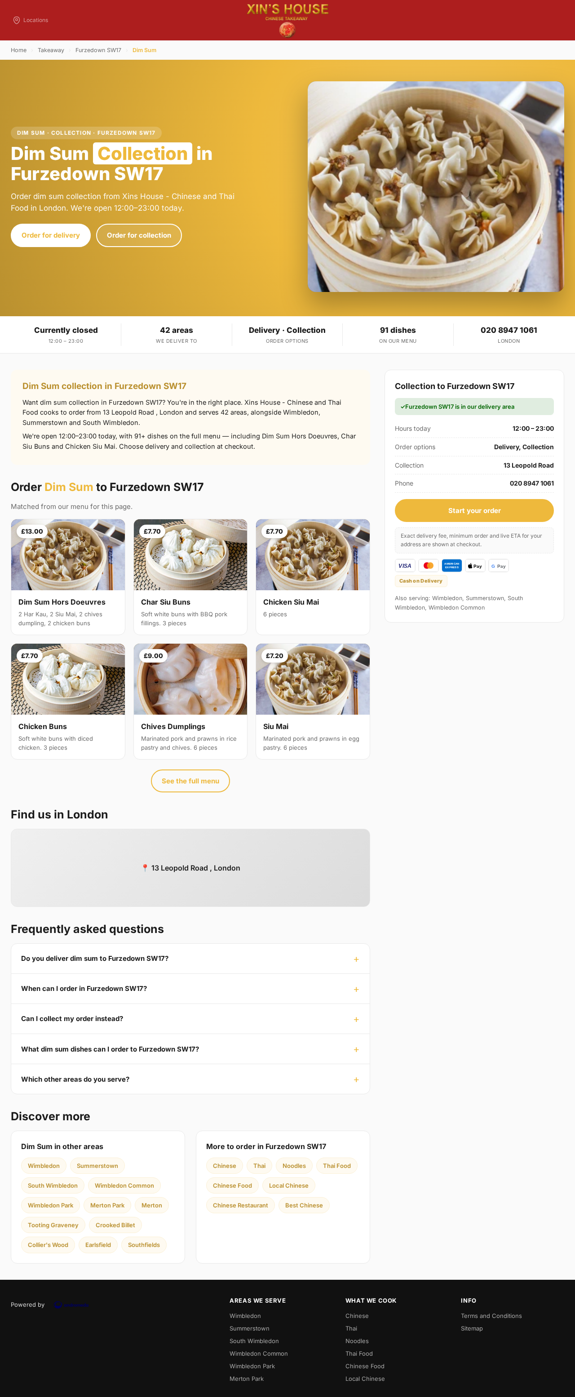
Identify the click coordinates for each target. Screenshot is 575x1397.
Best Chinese (304, 1205)
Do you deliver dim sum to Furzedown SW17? (94, 958)
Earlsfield (98, 1244)
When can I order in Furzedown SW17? (84, 988)
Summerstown (97, 1165)
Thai (259, 1165)
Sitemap (472, 1328)
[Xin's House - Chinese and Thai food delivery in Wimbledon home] (287, 20)
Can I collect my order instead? (72, 1018)
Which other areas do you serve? (75, 1079)
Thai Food (337, 1165)
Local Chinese (289, 1185)
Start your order (474, 510)
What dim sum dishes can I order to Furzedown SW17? (110, 1049)
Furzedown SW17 (98, 50)
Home (19, 50)
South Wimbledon (53, 1185)
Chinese (224, 1165)
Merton (152, 1205)
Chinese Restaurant (240, 1205)
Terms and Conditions (491, 1315)
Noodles (294, 1165)
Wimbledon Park (50, 1205)
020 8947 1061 (509, 330)
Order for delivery (51, 235)
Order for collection (139, 235)
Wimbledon (44, 1165)
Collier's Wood (48, 1244)
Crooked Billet (115, 1225)
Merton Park (107, 1205)
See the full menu (190, 781)
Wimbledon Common (124, 1185)
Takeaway (51, 50)
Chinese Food (232, 1185)
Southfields (144, 1244)
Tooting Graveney (53, 1225)
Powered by (27, 1304)
